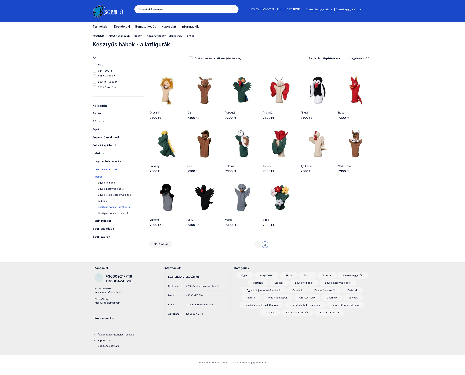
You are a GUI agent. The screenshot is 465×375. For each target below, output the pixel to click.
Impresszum (104, 340)
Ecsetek (278, 282)
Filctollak (251, 297)
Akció (97, 113)
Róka (341, 112)
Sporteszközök (103, 228)
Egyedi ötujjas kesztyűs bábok (115, 194)
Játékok (98, 153)
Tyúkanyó (307, 166)
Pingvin (305, 112)
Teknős (229, 166)
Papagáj (230, 112)
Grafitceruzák (307, 297)
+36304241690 (119, 281)
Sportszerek (101, 236)
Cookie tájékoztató (108, 345)
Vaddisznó (344, 166)
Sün (189, 166)
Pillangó (267, 112)
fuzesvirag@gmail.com (107, 302)
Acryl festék (267, 275)
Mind (101, 65)
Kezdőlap (98, 35)
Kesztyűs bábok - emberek (113, 213)
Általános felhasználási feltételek (116, 334)
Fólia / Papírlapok (105, 145)
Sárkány (154, 166)
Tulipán (267, 166)
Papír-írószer (102, 220)
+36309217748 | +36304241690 (275, 9)
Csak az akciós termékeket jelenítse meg (218, 58)
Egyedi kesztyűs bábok (111, 188)
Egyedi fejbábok (107, 182)
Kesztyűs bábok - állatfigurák (164, 35)
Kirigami (270, 312)
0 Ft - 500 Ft (105, 70)
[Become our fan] (95, 324)
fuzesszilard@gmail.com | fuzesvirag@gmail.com (333, 9)
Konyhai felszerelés (107, 161)
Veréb (228, 219)
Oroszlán (155, 112)
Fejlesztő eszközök (106, 137)
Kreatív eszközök (119, 35)
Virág (266, 219)
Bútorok (98, 121)
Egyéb (97, 129)
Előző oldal (161, 244)
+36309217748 (118, 276)
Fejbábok (103, 200)
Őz (189, 112)
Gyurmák (332, 297)
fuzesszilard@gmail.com (108, 291)
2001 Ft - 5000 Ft (107, 81)
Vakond (154, 219)
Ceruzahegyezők (353, 275)
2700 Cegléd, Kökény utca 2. (202, 286)
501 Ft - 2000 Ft (107, 76)
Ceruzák (258, 282)
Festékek (352, 290)
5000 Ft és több (107, 87)
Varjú (190, 219)
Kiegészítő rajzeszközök (345, 305)
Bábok (138, 35)
